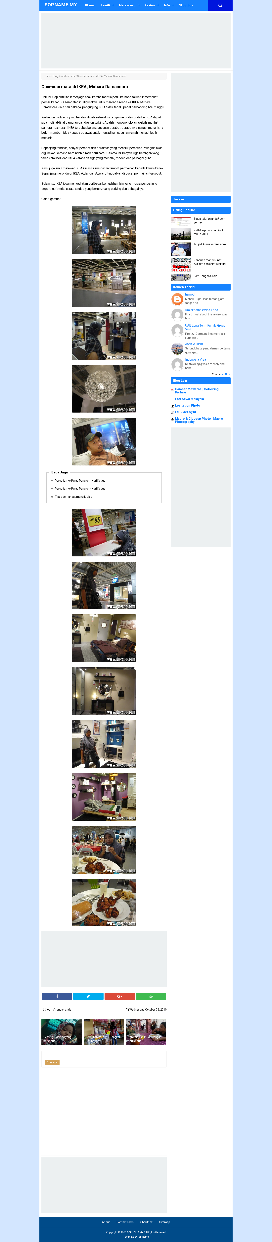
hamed (190, 294)
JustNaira (226, 374)
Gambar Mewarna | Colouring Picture (197, 390)
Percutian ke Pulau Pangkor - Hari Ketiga (80, 480)
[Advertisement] (136, 40)
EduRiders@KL (186, 412)
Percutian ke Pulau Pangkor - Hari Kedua (80, 488)
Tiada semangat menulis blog (73, 496)
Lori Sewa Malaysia (189, 399)
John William (194, 344)
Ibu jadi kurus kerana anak (210, 244)
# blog (46, 1009)
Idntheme (143, 1236)
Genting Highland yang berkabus (57, 1039)
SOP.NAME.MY (135, 1232)
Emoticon (52, 1062)
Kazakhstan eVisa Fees (201, 310)
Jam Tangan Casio (205, 276)
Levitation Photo (187, 405)
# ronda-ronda (62, 1009)
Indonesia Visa (195, 359)
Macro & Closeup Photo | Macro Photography (199, 420)
